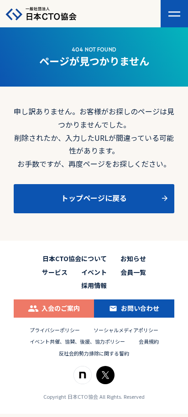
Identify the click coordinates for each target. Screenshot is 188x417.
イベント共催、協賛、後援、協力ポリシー (77, 341)
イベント (94, 272)
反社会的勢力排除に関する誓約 (94, 353)
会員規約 (149, 341)
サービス (55, 272)
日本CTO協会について (74, 258)
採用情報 (94, 285)
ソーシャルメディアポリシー (126, 330)
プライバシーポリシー (55, 330)
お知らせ (133, 258)
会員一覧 (133, 272)
